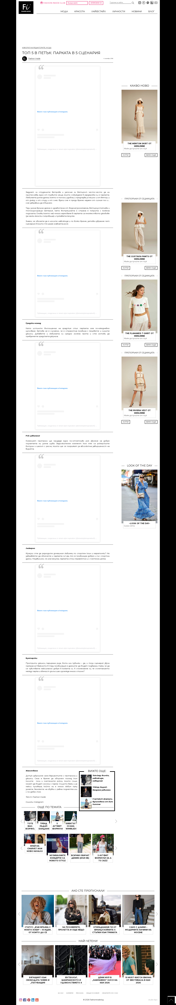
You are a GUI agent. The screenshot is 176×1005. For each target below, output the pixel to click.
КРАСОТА (79, 11)
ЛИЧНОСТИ (118, 11)
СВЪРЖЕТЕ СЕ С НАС (110, 993)
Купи (126, 155)
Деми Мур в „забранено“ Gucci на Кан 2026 (104, 980)
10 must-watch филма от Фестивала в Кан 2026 (138, 980)
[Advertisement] (68, 168)
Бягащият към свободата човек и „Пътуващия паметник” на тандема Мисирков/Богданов (37, 982)
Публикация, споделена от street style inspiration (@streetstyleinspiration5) (66, 149)
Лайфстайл (98, 11)
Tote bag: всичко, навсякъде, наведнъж (101, 778)
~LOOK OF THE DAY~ (139, 523)
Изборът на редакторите (33, 47)
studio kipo (152, 1000)
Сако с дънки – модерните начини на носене (138, 930)
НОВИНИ (137, 11)
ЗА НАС (60, 993)
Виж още (151, 155)
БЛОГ (151, 11)
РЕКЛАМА (79, 993)
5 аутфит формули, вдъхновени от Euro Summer (103, 801)
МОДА (64, 11)
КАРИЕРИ (69, 993)
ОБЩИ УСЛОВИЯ (92, 993)
